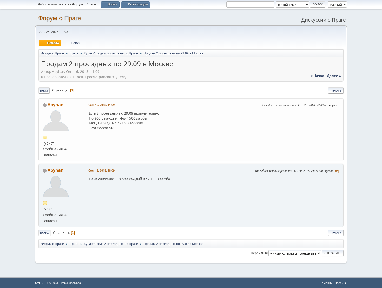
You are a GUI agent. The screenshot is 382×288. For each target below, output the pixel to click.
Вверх (44, 233)
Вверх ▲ (341, 283)
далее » (334, 75)
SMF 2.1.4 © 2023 (46, 282)
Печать (336, 90)
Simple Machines (70, 282)
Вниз (44, 90)
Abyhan (56, 104)
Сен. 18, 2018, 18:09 (101, 170)
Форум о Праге (59, 18)
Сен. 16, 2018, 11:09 (101, 105)
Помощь (326, 283)
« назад (317, 75)
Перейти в (259, 253)
